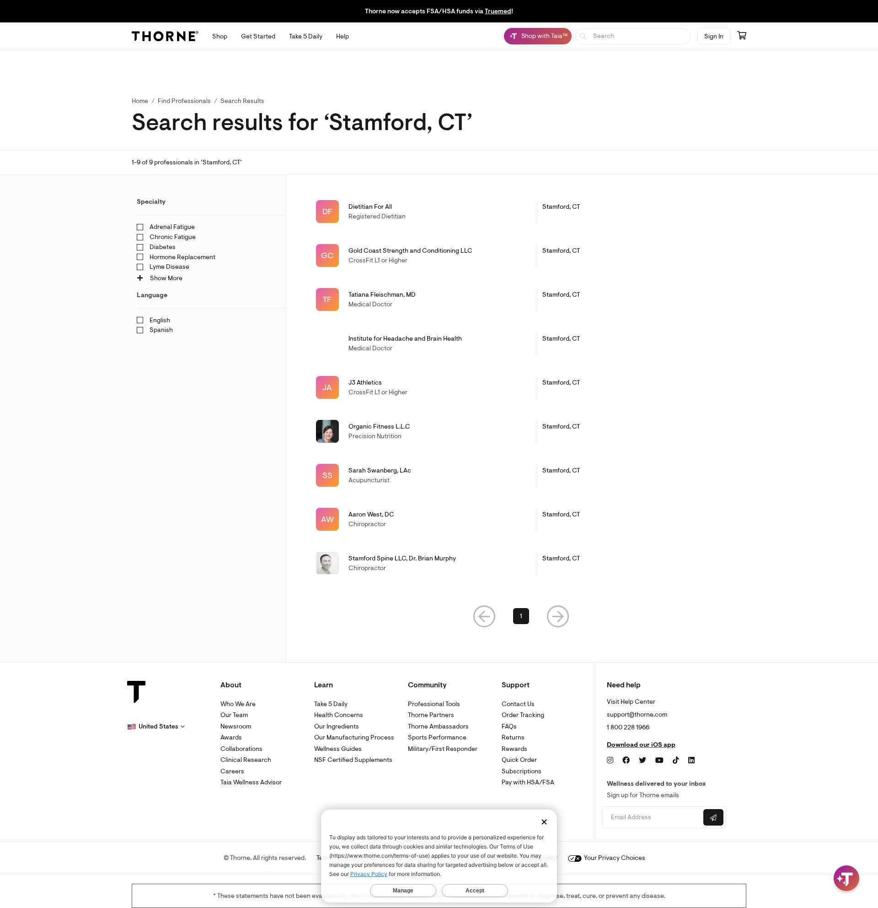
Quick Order (519, 760)
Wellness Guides (338, 749)
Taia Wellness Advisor (251, 782)
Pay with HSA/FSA (528, 782)
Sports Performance (437, 737)
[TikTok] (676, 760)
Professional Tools (434, 704)
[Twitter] (642, 760)
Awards (231, 737)
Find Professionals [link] (184, 101)
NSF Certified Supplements (353, 760)
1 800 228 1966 (628, 727)
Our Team (234, 715)
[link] (521, 212)
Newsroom (235, 726)
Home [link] (140, 101)
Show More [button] (165, 278)
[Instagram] (610, 760)
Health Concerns (338, 715)
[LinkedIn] (691, 760)
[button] (484, 616)
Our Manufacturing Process (354, 737)
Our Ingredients (336, 726)
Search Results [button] (242, 101)
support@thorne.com (637, 714)
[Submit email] (713, 817)
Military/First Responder (442, 749)
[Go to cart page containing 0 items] (741, 36)
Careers (232, 771)
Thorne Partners (431, 715)
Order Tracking (523, 715)
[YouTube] (659, 760)
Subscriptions (521, 771)
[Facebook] (626, 760)
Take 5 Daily (331, 704)
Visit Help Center (631, 702)
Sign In (713, 36)
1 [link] (521, 616)
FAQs (509, 726)
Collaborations (241, 749)
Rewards (514, 749)
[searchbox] (633, 36)
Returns (513, 737)
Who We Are (238, 704)
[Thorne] (165, 36)
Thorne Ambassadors (438, 726)
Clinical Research (245, 760)
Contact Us (518, 704)
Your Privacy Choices (614, 858)
